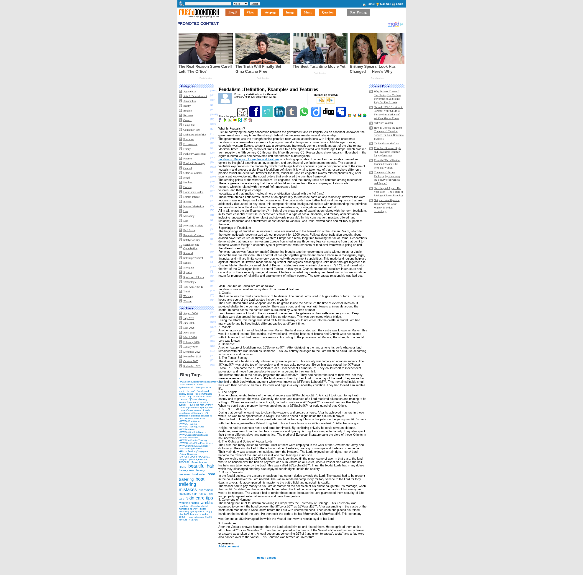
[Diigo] (316, 116)
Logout (271, 557)
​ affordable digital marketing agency (193, 507)
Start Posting (358, 12)
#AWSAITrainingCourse (191, 426)
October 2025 (190, 361)
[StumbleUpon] (365, 116)
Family (187, 149)
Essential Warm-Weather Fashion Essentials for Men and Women (387, 163)
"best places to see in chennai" (195, 389)
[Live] (350, 116)
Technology (189, 282)
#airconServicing (188, 454)
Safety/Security (191, 240)
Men (185, 220)
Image (290, 12)
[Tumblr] (292, 116)
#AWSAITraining (188, 424)
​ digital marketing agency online (192, 510)
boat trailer (199, 474)
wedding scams (189, 503)
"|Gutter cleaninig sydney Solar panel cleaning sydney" (194, 402)
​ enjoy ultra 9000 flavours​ (195, 512)
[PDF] (250, 121)
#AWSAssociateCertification (194, 435)
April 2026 (189, 332)
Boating (187, 110)
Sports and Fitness (193, 277)
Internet (187, 201)
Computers (189, 125)
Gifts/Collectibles (192, 172)
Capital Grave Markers (386, 143)
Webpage (270, 12)
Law (185, 211)
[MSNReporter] (355, 116)
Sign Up (385, 4)
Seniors (187, 262)
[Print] (245, 121)
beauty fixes (186, 470)
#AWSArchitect (187, 429)
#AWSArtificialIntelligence (192, 432)
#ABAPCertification (195, 418)
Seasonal (188, 253)
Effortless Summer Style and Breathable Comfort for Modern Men (387, 151)
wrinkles (207, 503)
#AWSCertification (188, 437)
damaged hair (188, 493)
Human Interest (191, 196)
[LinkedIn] (280, 116)
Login (399, 4)
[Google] (360, 116)
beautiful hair (201, 465)
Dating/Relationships (194, 134)
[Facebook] (255, 116)
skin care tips (199, 497)
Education (188, 139)
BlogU (232, 12)
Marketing (189, 216)
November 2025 (192, 356)
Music (308, 12)
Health (187, 177)
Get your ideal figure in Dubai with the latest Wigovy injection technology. (387, 205)
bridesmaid (206, 490)
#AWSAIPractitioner (189, 421)
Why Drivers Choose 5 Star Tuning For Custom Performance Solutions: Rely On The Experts (387, 96)
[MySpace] (341, 116)
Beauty (187, 105)
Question (327, 12)
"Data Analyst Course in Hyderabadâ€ (191, 386)
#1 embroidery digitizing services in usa (195, 416)
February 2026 (191, 342)
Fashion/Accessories (194, 153)
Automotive (189, 101)
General (187, 168)
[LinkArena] (230, 121)
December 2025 (192, 351)
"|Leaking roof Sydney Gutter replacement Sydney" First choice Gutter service (196, 407)
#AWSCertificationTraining (193, 440)
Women (187, 301)
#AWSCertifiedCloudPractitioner (196, 443)
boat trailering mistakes (192, 484)
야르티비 (193, 519)
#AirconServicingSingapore (193, 451)
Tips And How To (193, 286)
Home (370, 4)
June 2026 (189, 323)
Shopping (188, 267)
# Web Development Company (194, 411)
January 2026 (190, 347)
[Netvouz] (240, 121)
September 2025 (192, 366)
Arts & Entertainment (195, 96)
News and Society (193, 225)
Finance (187, 158)
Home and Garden (193, 192)
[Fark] (220, 121)
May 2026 (189, 327)
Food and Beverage (194, 163)
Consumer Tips (191, 129)
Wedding (188, 296)
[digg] (329, 116)
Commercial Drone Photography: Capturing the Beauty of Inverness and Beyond (387, 177)
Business (188, 115)
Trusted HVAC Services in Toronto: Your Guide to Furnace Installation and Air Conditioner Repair (388, 112)
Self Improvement (193, 258)
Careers (187, 120)
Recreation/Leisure (193, 235)
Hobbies (188, 182)
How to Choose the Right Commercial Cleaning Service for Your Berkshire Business (389, 133)
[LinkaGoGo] (235, 121)
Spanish (187, 272)
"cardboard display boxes (194, 392)
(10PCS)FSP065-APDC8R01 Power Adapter (193, 460)
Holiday (187, 187)
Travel (186, 291)
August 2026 (190, 313)
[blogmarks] (225, 121)
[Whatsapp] (304, 116)
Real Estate (189, 230)
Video (250, 12)
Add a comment (228, 546)
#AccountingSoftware (190, 448)
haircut (203, 493)
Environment (190, 144)
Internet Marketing (193, 206)
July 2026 (188, 318)
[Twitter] (267, 116)
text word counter (383, 123)
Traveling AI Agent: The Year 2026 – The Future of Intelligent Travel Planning (388, 191)
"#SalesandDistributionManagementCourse (202, 381)
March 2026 (190, 337)
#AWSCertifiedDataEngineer (194, 446)
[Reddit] (243, 116)
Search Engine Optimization (191, 246)
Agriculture (189, 91)
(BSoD (182, 467)
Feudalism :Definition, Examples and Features (248, 159)
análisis (183, 506)
